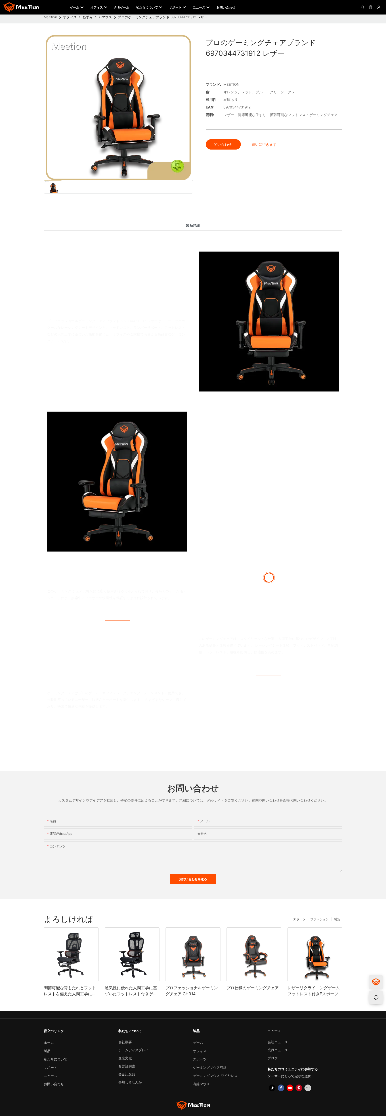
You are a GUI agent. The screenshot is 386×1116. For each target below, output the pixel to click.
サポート (50, 1067)
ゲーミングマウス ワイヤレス (215, 1076)
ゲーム (198, 1043)
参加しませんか (130, 1082)
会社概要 (125, 1042)
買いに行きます (264, 144)
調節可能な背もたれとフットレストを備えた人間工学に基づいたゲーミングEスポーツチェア (71, 991)
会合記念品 (126, 1074)
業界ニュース (278, 1050)
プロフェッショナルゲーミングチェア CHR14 (192, 990)
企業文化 (125, 1058)
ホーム (49, 1043)
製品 (337, 919)
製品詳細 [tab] (193, 225)
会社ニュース (278, 1042)
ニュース (50, 1076)
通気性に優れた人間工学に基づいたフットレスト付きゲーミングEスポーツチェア (131, 991)
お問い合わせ (54, 1084)
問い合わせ (223, 144)
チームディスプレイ (133, 1050)
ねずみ (87, 17)
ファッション (319, 919)
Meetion (50, 17)
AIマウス (105, 17)
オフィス (70, 17)
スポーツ (299, 919)
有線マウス (201, 1084)
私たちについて (55, 1059)
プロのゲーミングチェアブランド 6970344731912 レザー (163, 17)
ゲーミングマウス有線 (210, 1067)
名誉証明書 (126, 1066)
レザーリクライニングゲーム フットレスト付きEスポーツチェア (314, 991)
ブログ (273, 1058)
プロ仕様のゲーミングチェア (253, 987)
